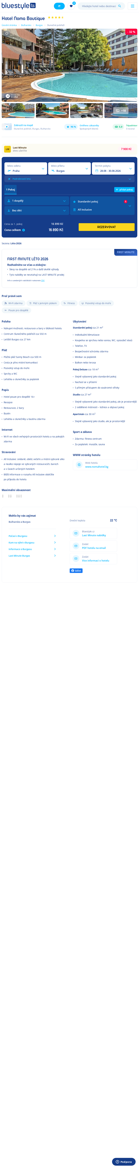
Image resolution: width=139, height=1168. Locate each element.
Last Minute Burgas (19, 555)
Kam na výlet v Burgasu (21, 542)
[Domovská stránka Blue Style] (19, 6)
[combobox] (101, 6)
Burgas (39, 25)
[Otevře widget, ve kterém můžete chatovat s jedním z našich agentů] (124, 1162)
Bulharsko (26, 25)
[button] (26, 126)
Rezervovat (106, 227)
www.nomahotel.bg (96, 466)
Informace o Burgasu (20, 549)
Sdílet (78, 570)
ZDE (43, 280)
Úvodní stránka (9, 25)
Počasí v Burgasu (18, 536)
